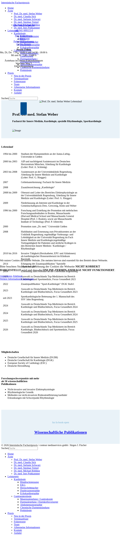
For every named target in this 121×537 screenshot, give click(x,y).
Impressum (28, 279)
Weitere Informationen (11, 279)
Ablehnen (17, 276)
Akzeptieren (6, 276)
